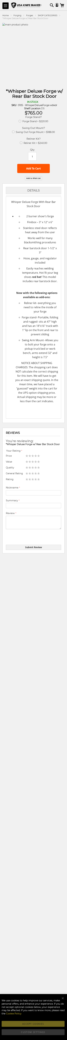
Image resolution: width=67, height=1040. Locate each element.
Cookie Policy (13, 1013)
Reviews (13, 433)
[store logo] (26, 6)
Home (5, 15)
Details (33, 190)
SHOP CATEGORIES (47, 15)
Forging (17, 15)
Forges (29, 15)
